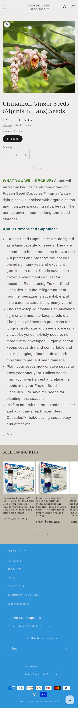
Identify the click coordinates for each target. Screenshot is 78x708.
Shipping (7, 125)
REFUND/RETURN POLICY (24, 595)
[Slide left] (31, 534)
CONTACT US (16, 586)
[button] (5, 7)
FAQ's (11, 578)
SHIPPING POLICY (19, 603)
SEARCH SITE (16, 561)
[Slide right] (47, 534)
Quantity (7, 147)
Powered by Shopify (52, 701)
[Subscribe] (66, 648)
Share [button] (10, 434)
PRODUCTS (15, 569)
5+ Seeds (13, 138)
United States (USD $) (37, 674)
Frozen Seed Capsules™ (34, 701)
